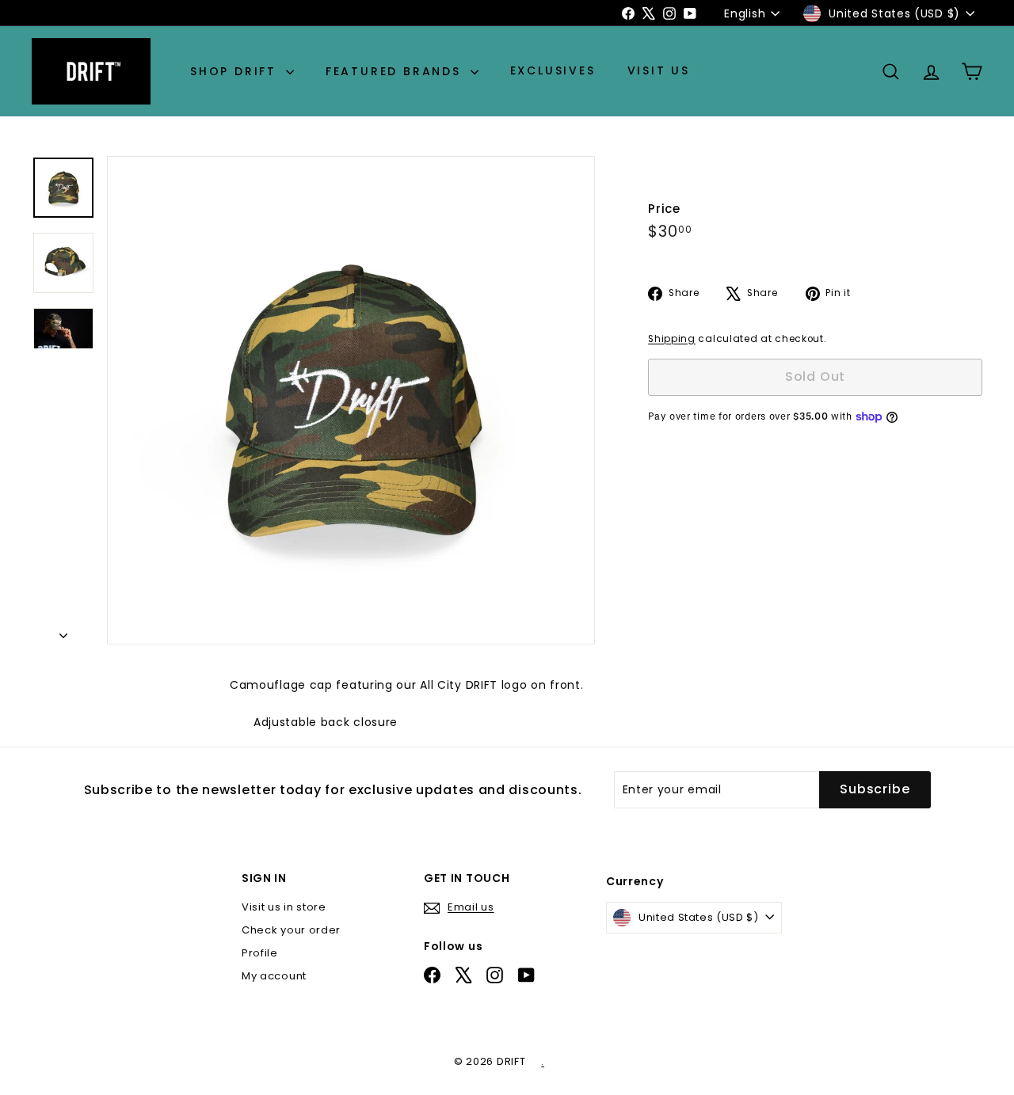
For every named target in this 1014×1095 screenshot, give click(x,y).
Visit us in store (284, 906)
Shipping (672, 339)
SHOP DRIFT (236, 71)
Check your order (291, 929)
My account (274, 975)
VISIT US (658, 71)
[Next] (63, 631)
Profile (260, 952)
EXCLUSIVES (553, 71)
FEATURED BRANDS (396, 71)
